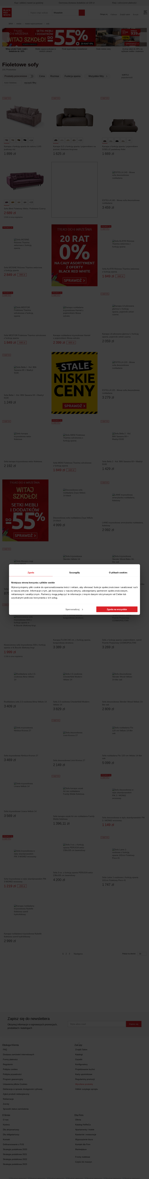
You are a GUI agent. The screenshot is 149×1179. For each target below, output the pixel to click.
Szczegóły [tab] (74, 572)
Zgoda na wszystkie (117, 609)
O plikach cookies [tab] (118, 572)
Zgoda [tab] (31, 572)
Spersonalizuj (72, 609)
